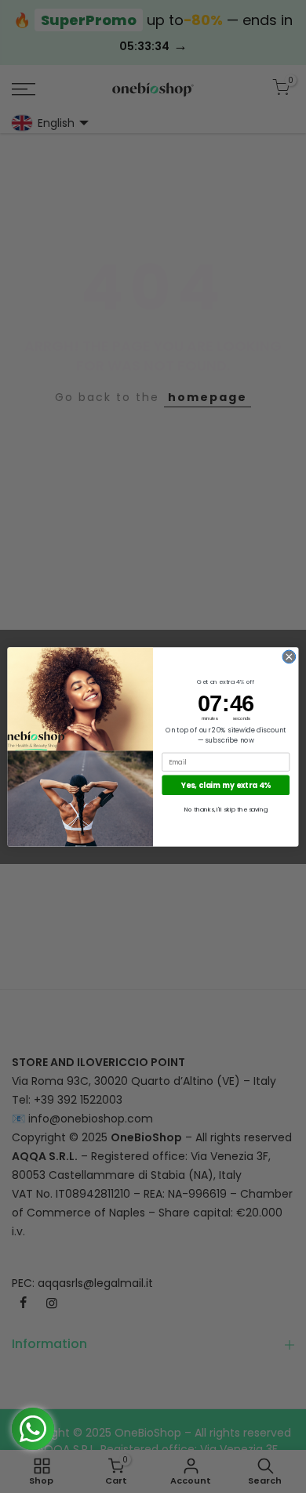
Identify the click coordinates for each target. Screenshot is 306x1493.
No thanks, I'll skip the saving (225, 808)
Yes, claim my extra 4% (226, 784)
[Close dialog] (289, 656)
